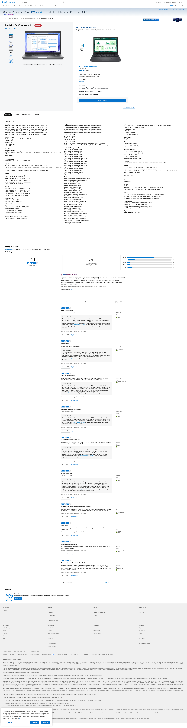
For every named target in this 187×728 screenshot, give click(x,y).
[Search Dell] (64, 2)
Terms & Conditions (22, 654)
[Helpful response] (72, 289)
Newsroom (50, 638)
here (132, 669)
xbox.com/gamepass (133, 718)
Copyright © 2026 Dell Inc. (9, 654)
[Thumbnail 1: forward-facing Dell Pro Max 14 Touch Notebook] (81, 45)
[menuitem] (18, 6)
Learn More (127, 216)
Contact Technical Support (99, 612)
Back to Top (106, 582)
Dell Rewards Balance (53, 620)
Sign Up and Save (8, 14)
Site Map (5, 610)
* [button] (10, 173)
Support (37, 114)
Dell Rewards (142, 630)
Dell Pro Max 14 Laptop (88, 66)
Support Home (97, 610)
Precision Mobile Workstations (31, 18)
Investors (50, 635)
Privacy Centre (142, 638)
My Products (51, 618)
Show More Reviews (67, 582)
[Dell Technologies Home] (9, 2)
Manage (10, 722)
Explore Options (102, 100)
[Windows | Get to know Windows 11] (151, 19)
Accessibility (85, 654)
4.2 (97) (14, 28)
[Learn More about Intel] (177, 19)
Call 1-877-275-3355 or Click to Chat (171, 9)
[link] (167, 2)
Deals (4, 638)
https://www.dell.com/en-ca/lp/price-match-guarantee (159, 709)
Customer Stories (52, 646)
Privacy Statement (34, 654)
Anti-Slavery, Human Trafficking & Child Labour (102, 654)
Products (5, 630)
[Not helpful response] (74, 289)
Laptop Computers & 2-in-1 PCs (15, 18)
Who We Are (51, 627)
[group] (42, 45)
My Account (51, 610)
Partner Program (97, 633)
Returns (95, 615)
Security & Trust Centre (144, 641)
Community (141, 610)
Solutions (5, 633)
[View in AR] (11, 61)
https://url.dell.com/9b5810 (78, 324)
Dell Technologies (7, 651)
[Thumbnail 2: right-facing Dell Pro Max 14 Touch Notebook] (81, 50)
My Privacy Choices (46, 654)
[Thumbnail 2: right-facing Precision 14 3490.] (11, 42)
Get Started (18, 598)
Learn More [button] (81, 81)
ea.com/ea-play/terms (144, 718)
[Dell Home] (5, 18)
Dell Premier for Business (179, 5)
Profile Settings (51, 615)
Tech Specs (8, 114)
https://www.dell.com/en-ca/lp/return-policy (147, 712)
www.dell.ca (105, 663)
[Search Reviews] (85, 302)
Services (5, 635)
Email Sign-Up (142, 635)
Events (140, 633)
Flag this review (74, 334)
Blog (140, 627)
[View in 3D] (11, 56)
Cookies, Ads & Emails (62, 654)
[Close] (50, 709)
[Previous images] (11, 32)
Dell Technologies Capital (53, 633)
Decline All (34, 722)
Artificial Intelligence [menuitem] (6, 5)
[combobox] (43, 2)
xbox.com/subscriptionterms (58, 718)
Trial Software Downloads (144, 643)
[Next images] (11, 52)
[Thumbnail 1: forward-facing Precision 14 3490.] (11, 37)
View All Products (128, 107)
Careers (50, 630)
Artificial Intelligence (7, 627)
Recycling (50, 641)
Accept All (45, 722)
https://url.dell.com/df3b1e (86, 489)
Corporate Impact (52, 643)
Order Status (51, 612)
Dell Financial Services (34, 651)
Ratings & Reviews (26, 114)
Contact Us (141, 612)
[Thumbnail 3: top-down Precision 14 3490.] (11, 47)
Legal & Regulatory (75, 654)
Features (16, 114)
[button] (159, 2)
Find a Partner (97, 627)
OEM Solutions (97, 630)
